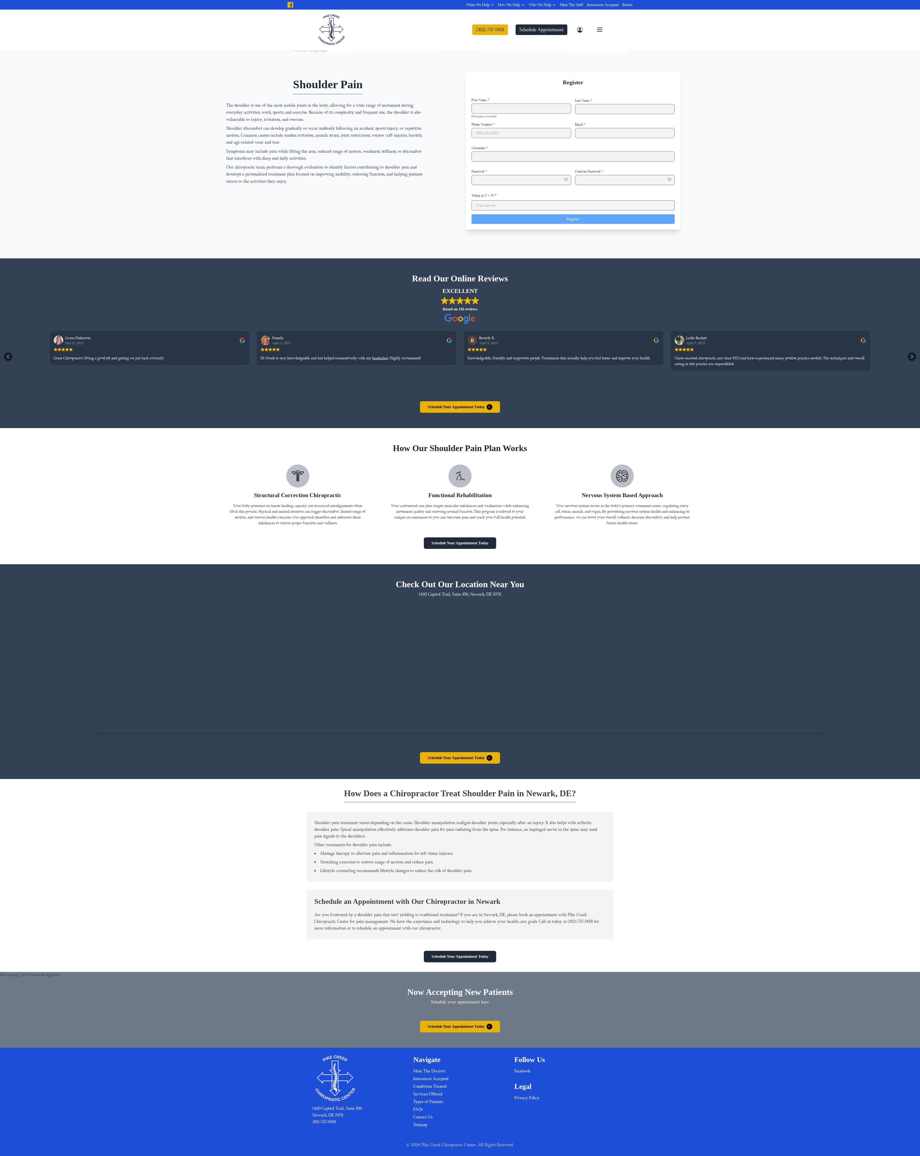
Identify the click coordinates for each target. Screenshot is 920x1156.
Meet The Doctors (429, 1071)
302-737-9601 (324, 1122)
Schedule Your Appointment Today (456, 407)
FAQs (418, 1109)
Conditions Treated (430, 1086)
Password (479, 171)
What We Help (477, 4)
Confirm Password (589, 171)
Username (480, 148)
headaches (380, 358)
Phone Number (483, 124)
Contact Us (422, 1117)
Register (573, 219)
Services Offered (428, 1094)
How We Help (509, 4)
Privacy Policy (527, 1098)
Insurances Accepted (603, 4)
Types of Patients (428, 1101)
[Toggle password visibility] (566, 179)
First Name (480, 100)
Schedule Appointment (541, 30)
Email (580, 124)
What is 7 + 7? (484, 195)
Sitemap (420, 1124)
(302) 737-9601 (490, 30)
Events (627, 4)
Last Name (583, 101)
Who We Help (540, 4)
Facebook (522, 1071)
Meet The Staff (571, 4)
